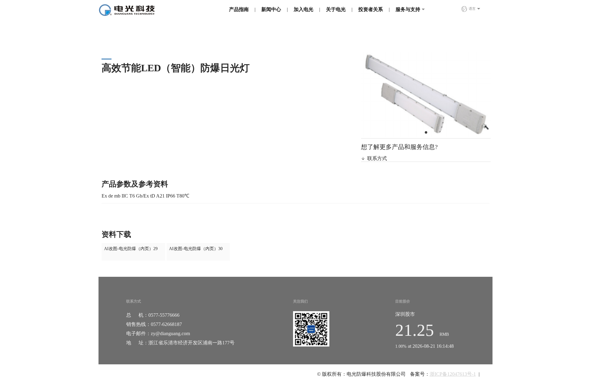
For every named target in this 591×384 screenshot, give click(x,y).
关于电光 (336, 9)
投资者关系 (370, 9)
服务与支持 (408, 9)
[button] (426, 132)
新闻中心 (271, 9)
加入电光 (303, 9)
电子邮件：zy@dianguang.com (158, 333)
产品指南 (239, 9)
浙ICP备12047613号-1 (453, 374)
